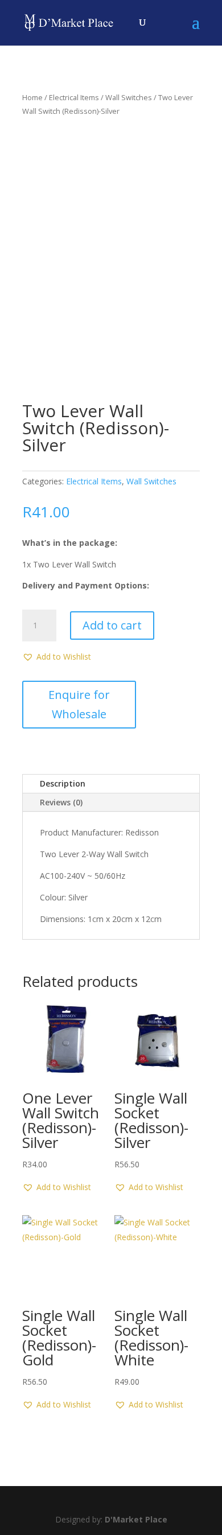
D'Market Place (136, 1519)
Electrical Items (74, 97)
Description (62, 783)
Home (32, 97)
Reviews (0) (61, 802)
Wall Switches (128, 97)
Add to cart (112, 625)
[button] (56, 657)
